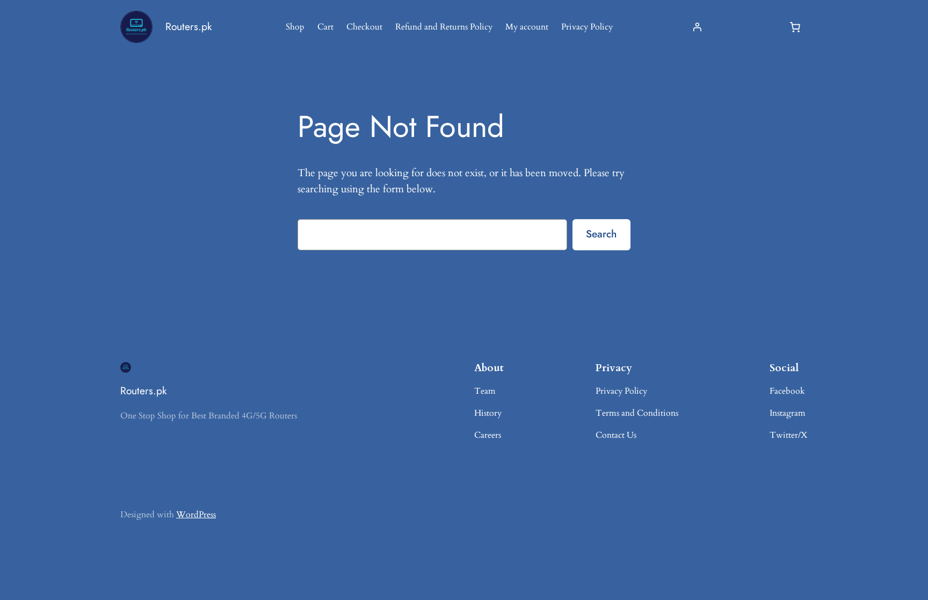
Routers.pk (188, 26)
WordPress (196, 515)
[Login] (697, 27)
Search (601, 233)
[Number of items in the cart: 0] (795, 27)
